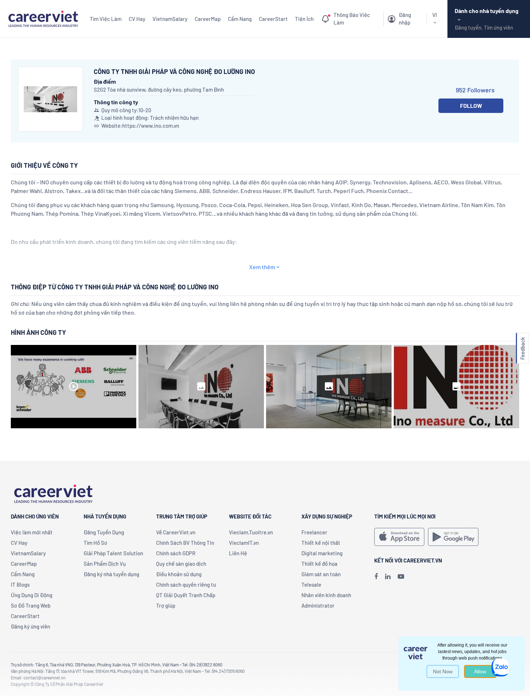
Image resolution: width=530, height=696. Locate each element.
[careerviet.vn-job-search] (399, 537)
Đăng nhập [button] (405, 19)
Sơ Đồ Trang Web (30, 605)
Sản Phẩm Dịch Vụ (105, 563)
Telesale (311, 584)
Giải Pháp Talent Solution (113, 553)
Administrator (318, 605)
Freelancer (314, 532)
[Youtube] (401, 576)
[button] (522, 348)
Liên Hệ (238, 553)
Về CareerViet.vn (175, 532)
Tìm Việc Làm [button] (106, 19)
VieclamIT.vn (244, 542)
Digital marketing (322, 553)
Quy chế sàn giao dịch (181, 563)
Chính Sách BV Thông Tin (185, 542)
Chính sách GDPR (175, 553)
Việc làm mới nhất (32, 532)
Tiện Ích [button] (304, 19)
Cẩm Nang (240, 19)
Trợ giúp (165, 605)
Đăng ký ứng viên (30, 626)
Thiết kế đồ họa (319, 563)
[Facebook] (376, 576)
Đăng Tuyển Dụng (104, 532)
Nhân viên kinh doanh (326, 595)
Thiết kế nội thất (320, 542)
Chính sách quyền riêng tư (186, 584)
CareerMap (208, 19)
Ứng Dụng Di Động (31, 595)
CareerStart (273, 19)
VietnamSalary (170, 19)
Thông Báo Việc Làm (352, 19)
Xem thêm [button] (262, 266)
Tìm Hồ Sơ (95, 542)
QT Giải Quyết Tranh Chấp (185, 595)
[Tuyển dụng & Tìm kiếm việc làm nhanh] (43, 17)
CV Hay (137, 19)
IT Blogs (20, 584)
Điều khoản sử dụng (179, 574)
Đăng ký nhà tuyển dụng (111, 574)
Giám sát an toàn (321, 574)
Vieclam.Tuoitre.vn (251, 532)
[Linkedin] (387, 576)
